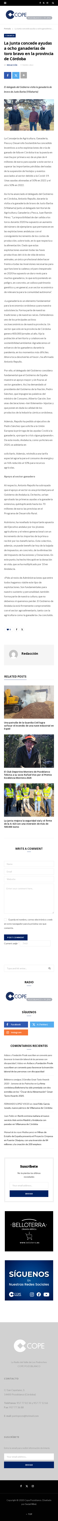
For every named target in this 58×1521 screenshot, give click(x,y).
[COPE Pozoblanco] (29, 15)
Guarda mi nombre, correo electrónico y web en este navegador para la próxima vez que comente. (28, 923)
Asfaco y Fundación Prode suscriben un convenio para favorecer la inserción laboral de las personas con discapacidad (28, 1067)
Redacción (12, 65)
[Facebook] (7, 75)
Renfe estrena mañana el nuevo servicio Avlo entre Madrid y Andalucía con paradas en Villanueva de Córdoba (26, 1119)
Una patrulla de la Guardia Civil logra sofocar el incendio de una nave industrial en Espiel (29, 725)
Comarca (10, 35)
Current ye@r (11, 943)
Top (30, 1514)
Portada (7, 28)
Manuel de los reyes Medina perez (19, 1132)
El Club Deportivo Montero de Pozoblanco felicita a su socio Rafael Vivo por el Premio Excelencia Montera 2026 (28, 774)
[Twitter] (15, 75)
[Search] (53, 2)
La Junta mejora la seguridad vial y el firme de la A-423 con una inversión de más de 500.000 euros (28, 823)
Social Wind (30, 1504)
